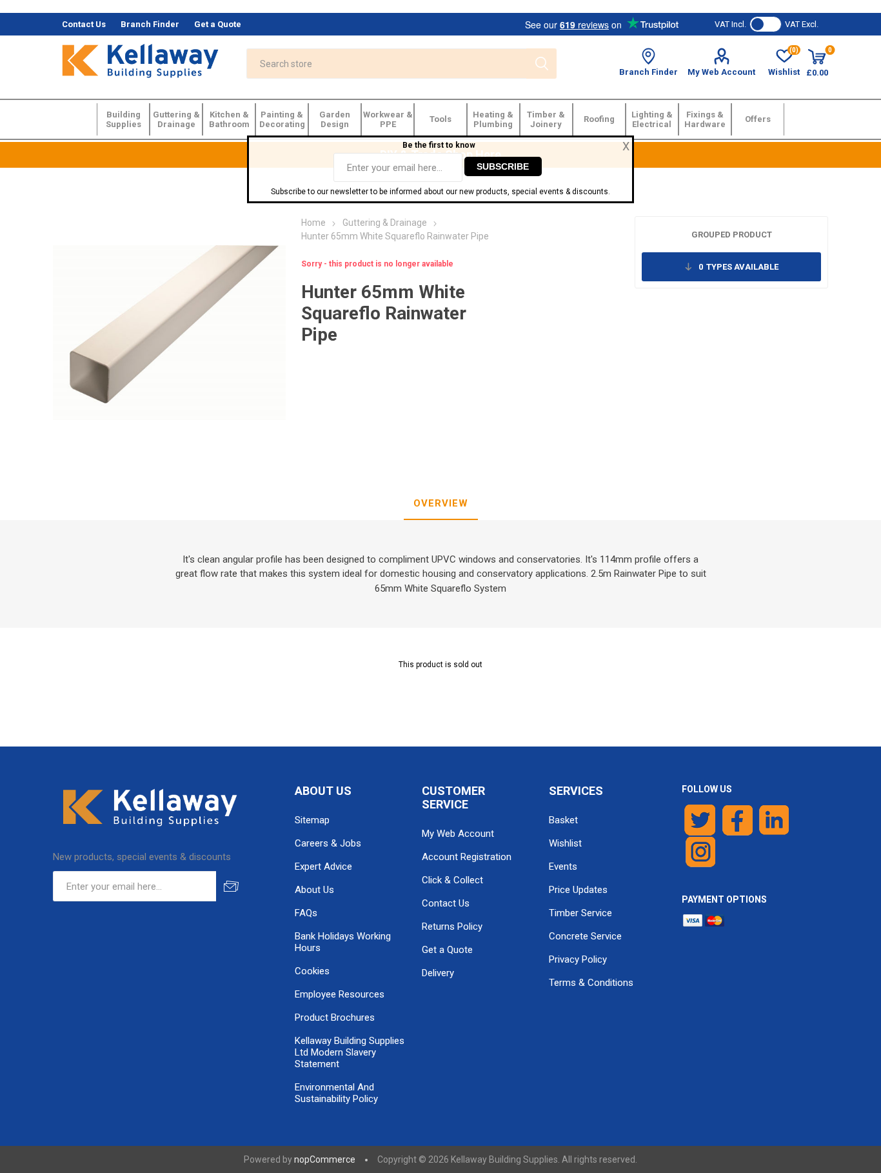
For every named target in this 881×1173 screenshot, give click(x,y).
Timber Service (580, 913)
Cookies (312, 971)
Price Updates (578, 890)
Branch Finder (648, 72)
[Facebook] (737, 820)
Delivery (438, 973)
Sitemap (312, 820)
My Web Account (721, 72)
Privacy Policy (578, 959)
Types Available (738, 267)
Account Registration (466, 857)
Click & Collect (452, 880)
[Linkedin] (773, 820)
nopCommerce (324, 1159)
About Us (314, 890)
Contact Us (446, 903)
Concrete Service (585, 936)
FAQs (306, 913)
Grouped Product (731, 234)
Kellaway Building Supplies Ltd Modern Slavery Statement (349, 1052)
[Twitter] (700, 820)
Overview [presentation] (440, 503)
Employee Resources (339, 994)
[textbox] (386, 63)
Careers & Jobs (328, 843)
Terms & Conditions (591, 982)
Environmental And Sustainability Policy (336, 1093)
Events (563, 866)
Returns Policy (452, 926)
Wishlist (565, 843)
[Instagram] (701, 852)
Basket (563, 820)
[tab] (441, 504)
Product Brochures (335, 1017)
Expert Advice (323, 866)
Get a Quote (447, 950)
